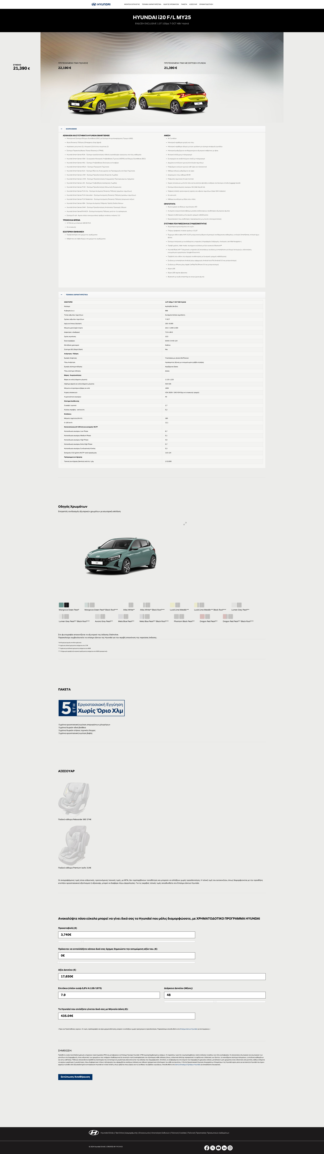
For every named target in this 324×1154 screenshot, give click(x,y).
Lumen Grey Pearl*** (240, 610)
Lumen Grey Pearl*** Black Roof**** (74, 621)
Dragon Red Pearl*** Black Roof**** (238, 621)
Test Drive (119, 1133)
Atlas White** (129, 610)
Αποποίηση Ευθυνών (160, 1133)
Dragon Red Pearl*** (208, 621)
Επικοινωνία (144, 1133)
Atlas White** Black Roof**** (152, 610)
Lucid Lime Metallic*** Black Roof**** (210, 610)
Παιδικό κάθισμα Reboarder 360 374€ (74, 820)
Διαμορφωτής (131, 1133)
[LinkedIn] (224, 1150)
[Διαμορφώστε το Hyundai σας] (100, 4)
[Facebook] (206, 1150)
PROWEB (119, 1147)
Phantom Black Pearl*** (184, 621)
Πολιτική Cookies (178, 1133)
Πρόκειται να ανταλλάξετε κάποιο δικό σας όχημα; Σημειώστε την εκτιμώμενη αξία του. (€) (107, 949)
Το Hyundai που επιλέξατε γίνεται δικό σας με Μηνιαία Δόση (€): (93, 1009)
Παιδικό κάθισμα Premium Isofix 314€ (74, 868)
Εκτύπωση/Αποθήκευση (75, 1077)
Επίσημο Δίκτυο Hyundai (188, 1029)
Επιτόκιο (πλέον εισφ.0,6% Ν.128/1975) (80, 988)
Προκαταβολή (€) (67, 928)
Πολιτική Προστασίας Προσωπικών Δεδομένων (208, 1133)
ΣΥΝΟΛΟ (17, 65)
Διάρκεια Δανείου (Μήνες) (178, 988)
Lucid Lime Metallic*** (179, 610)
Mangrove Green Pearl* (69, 610)
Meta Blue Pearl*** (126, 621)
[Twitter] (212, 1150)
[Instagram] (230, 1150)
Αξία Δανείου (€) (67, 970)
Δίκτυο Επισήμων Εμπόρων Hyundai (187, 1064)
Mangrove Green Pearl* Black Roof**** (101, 610)
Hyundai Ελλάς (107, 1133)
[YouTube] (218, 1150)
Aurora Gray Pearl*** (104, 621)
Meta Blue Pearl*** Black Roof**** (154, 621)
